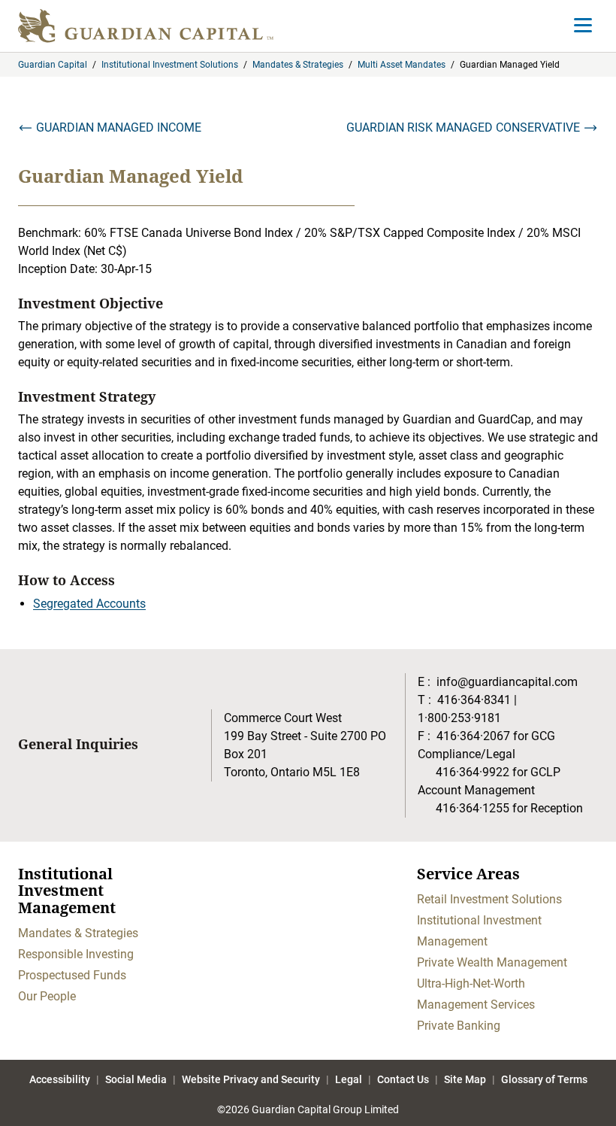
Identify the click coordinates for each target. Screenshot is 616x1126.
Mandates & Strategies (297, 64)
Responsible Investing (76, 954)
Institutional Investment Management (479, 930)
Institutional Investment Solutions (169, 64)
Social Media (136, 1079)
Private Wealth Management (492, 962)
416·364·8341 (474, 700)
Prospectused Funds (72, 975)
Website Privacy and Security (251, 1079)
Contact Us (403, 1079)
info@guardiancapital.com (507, 682)
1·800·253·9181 (459, 718)
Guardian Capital (52, 64)
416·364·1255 (472, 808)
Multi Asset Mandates (401, 64)
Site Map (465, 1079)
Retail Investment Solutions (489, 899)
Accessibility (59, 1079)
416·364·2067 (473, 736)
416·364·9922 (472, 772)
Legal (348, 1079)
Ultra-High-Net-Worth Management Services (476, 994)
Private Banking (458, 1025)
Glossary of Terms (544, 1079)
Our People (47, 996)
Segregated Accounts (89, 603)
